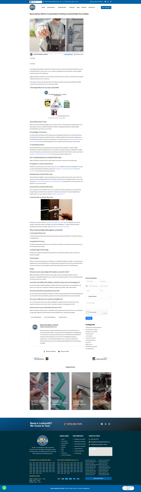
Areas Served (62, 7)
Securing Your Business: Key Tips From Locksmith (39, 402)
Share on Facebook (51, 351)
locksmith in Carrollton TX (57, 194)
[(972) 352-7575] (124, 488)
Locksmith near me (62, 317)
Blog (78, 7)
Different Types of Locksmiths (61, 226)
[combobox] (87, 286)
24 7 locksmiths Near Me (36, 317)
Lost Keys (88, 342)
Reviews (84, 7)
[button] (4, 488)
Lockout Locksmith (90, 338)
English (34, 1)
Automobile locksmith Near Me (93, 327)
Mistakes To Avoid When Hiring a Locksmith (41, 154)
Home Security (89, 334)
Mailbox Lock (89, 344)
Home (43, 7)
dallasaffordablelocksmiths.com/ (48, 327)
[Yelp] (108, 1)
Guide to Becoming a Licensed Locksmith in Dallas (101, 402)
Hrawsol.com (86, 488)
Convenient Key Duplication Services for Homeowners (60, 402)
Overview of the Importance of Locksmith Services (48, 181)
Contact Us (91, 7)
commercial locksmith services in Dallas (56, 222)
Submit (89, 318)
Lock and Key (89, 336)
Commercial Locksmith (92, 329)
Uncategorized (89, 348)
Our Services (50, 7)
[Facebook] (105, 1)
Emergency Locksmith (91, 331)
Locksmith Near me (91, 340)
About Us (72, 7)
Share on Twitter (65, 351)
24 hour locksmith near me (49, 317)
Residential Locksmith (91, 346)
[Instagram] (111, 1)
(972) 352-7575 (129, 487)
